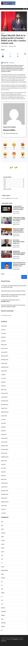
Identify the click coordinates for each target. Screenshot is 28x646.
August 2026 (4, 326)
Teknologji (3, 622)
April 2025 (3, 385)
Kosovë (2, 544)
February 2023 (4, 483)
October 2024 (4, 408)
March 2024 (3, 434)
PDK (2, 589)
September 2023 (4, 457)
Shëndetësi (3, 611)
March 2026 (3, 344)
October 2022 (4, 498)
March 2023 (3, 479)
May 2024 (3, 427)
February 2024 (4, 438)
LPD (2, 559)
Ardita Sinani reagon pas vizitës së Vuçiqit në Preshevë (19, 219)
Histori (2, 529)
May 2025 (3, 382)
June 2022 (3, 513)
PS (1, 596)
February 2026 (4, 348)
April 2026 (3, 341)
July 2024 (3, 419)
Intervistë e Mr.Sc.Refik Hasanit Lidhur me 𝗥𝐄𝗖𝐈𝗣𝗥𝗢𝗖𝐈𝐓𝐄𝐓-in (19, 242)
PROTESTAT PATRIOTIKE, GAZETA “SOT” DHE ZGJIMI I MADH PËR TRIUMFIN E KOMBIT (19, 254)
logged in (8, 198)
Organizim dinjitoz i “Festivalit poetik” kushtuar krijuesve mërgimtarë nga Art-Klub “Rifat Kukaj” (19, 232)
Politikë (2, 592)
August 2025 (4, 370)
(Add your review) (7, 189)
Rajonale (3, 607)
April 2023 (3, 475)
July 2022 (3, 509)
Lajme (2, 551)
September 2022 (4, 501)
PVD (2, 604)
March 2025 (3, 389)
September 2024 (4, 412)
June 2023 (3, 468)
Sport (2, 619)
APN (2, 525)
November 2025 (4, 359)
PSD (2, 600)
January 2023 (4, 486)
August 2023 (4, 460)
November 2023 (4, 449)
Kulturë (2, 548)
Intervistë (3, 533)
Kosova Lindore (4, 46)
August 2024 (4, 415)
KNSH (2, 536)
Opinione (3, 577)
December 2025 (4, 355)
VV (1, 630)
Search (2, 274)
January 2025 (4, 397)
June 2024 (3, 423)
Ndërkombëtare (4, 570)
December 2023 (4, 445)
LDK (2, 555)
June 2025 (3, 378)
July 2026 (3, 329)
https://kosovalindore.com (12, 133)
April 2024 (3, 430)
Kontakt (3, 540)
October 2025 (4, 363)
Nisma (2, 574)
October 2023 (4, 453)
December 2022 (4, 490)
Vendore (2, 33)
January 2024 (4, 442)
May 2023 (3, 471)
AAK (2, 521)
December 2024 (4, 400)
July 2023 (3, 464)
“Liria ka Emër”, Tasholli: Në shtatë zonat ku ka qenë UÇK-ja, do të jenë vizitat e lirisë (18, 209)
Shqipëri (3, 615)
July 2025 (3, 374)
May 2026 (3, 337)
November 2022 (4, 494)
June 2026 (3, 333)
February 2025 (4, 393)
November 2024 (4, 404)
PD (1, 581)
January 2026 (4, 352)
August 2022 (4, 505)
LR (1, 562)
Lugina (2, 566)
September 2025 (4, 367)
